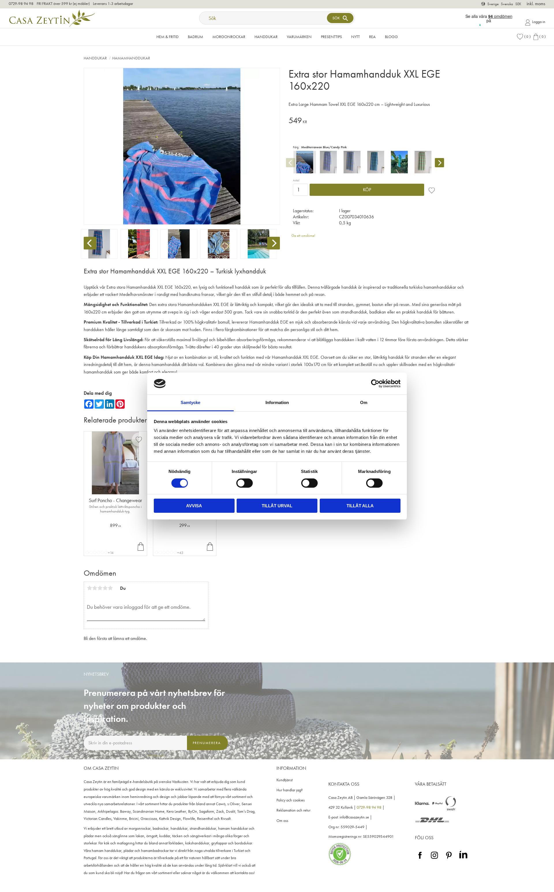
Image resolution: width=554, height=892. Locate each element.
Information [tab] (277, 402)
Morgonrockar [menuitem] (228, 36)
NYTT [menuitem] (355, 36)
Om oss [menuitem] (282, 820)
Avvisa (194, 505)
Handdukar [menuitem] (266, 36)
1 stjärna (89, 588)
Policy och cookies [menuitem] (290, 800)
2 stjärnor (94, 588)
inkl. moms (536, 4)
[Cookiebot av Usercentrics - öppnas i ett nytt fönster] (375, 383)
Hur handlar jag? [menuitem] (289, 790)
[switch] (244, 483)
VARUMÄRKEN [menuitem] (299, 36)
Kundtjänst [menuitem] (284, 780)
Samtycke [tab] (190, 402)
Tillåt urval (277, 505)
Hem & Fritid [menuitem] (167, 36)
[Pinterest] (449, 859)
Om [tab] (363, 402)
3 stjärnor (99, 588)
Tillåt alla (360, 505)
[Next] (273, 243)
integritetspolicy (156, 755)
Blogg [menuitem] (391, 36)
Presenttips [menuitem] (331, 36)
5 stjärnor (110, 588)
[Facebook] (420, 859)
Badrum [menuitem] (195, 36)
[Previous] (90, 243)
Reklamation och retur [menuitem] (293, 810)
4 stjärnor (105, 588)
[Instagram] (434, 859)
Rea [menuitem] (372, 36)
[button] (523, 36)
